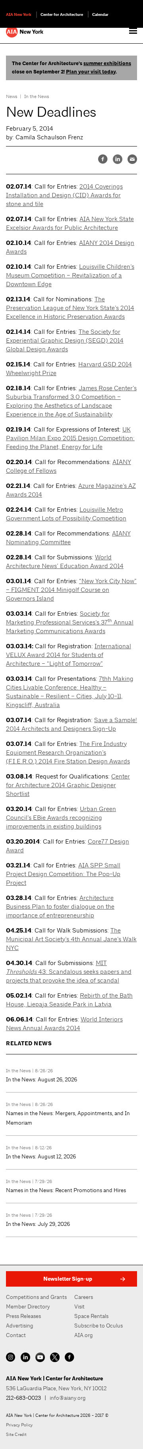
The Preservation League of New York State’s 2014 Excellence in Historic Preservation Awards (70, 307)
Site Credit (16, 1434)
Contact (16, 1335)
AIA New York (18, 14)
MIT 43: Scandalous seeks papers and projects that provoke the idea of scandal (68, 971)
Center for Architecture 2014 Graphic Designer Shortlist (68, 785)
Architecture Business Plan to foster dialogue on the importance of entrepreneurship (60, 906)
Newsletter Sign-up (67, 1279)
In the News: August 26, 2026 (41, 1079)
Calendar (100, 14)
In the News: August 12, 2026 (41, 1156)
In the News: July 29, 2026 (38, 1223)
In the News (36, 96)
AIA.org (83, 1335)
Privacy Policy (19, 1425)
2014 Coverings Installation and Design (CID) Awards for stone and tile (64, 195)
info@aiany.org (68, 1397)
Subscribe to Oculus (98, 1325)
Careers (83, 1297)
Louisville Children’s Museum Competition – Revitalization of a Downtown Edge (70, 275)
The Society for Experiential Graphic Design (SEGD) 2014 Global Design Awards (65, 340)
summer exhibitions (107, 63)
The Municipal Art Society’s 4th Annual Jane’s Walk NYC (71, 939)
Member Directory (28, 1306)
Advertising (19, 1325)
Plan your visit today (91, 71)
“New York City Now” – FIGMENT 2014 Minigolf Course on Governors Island (71, 589)
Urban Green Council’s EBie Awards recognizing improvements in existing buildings (61, 817)
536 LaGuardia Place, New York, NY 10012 (56, 1388)
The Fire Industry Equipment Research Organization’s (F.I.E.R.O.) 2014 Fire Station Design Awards (68, 752)
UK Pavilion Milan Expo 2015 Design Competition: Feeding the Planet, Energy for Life (70, 438)
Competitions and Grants (36, 1297)
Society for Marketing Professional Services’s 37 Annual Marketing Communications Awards (69, 622)
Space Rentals (91, 1316)
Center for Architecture (62, 14)
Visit (79, 1306)
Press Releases (23, 1316)
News (11, 96)
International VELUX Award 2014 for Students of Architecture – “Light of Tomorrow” (68, 654)
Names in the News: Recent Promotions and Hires (66, 1190)
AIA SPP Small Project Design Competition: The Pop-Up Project (63, 873)
